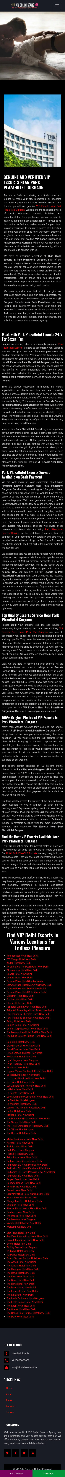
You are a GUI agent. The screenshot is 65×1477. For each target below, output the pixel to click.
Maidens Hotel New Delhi (20, 1114)
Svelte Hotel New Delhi (19, 1243)
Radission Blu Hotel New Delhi (23, 1175)
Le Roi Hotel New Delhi (19, 1111)
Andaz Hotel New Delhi (19, 963)
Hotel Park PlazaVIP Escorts (21, 853)
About (9, 1394)
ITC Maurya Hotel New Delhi (21, 959)
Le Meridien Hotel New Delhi (22, 1104)
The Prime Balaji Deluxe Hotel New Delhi (28, 1118)
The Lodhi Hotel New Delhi (21, 1305)
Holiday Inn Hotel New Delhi (21, 1056)
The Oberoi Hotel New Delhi (21, 1309)
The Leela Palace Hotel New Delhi (25, 1302)
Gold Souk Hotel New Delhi (21, 1042)
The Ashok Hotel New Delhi (21, 1262)
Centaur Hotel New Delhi (19, 977)
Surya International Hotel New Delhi (25, 1240)
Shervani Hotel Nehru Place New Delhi (27, 1208)
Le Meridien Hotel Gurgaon (21, 1100)
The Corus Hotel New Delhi (21, 1272)
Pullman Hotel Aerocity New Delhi (24, 1161)
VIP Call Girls (16, 1473)
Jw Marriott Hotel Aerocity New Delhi (26, 1085)
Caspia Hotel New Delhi (19, 974)
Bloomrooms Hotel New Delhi (22, 970)
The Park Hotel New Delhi (20, 1316)
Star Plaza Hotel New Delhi (21, 1232)
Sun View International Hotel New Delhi (27, 1236)
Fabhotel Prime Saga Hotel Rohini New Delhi (30, 1010)
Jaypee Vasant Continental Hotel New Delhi (30, 1071)
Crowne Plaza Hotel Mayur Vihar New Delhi (29, 984)
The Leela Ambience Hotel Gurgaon (25, 1298)
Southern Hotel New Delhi (20, 1212)
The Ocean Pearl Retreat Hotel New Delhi (28, 1313)
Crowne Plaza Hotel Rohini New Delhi (26, 992)
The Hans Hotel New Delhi (20, 1283)
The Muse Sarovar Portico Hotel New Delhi (29, 1035)
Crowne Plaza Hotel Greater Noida (25, 981)
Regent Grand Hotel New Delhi (23, 1179)
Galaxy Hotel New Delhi (19, 1021)
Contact (10, 1412)
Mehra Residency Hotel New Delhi (25, 1139)
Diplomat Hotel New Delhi (20, 995)
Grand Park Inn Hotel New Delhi (23, 1049)
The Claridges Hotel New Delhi (23, 1269)
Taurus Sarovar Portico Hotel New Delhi (27, 1258)
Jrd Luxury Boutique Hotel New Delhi (26, 1078)
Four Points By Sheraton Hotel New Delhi (28, 1014)
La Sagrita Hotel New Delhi (21, 1093)
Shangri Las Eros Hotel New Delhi (24, 1201)
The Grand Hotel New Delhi (21, 1280)
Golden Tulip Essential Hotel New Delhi (27, 1028)
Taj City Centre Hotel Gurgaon (22, 1247)
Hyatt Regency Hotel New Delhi (23, 1063)
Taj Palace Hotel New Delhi (21, 1254)
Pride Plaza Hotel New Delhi (22, 1157)
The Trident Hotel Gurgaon (20, 1129)
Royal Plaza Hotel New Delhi (22, 1186)
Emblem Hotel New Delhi (20, 999)
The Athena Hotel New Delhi (21, 1265)
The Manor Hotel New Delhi (21, 1287)
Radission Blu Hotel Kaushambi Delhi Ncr (28, 1168)
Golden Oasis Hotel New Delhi (23, 1025)
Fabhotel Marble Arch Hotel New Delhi (27, 1006)
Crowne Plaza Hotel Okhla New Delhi (26, 988)
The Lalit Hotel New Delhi (20, 1294)
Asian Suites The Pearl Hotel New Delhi (28, 966)
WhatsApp (48, 1473)
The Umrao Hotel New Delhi (21, 1215)
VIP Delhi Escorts (24, 1469)
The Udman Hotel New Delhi (21, 1133)
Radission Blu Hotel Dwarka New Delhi (27, 1164)
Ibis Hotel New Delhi (18, 1067)
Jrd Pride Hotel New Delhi (20, 1082)
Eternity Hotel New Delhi (19, 1003)
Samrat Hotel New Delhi (19, 1190)
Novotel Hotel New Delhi (20, 1142)
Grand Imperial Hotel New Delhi (23, 1045)
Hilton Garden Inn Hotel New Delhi (24, 1053)
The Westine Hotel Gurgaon (21, 1219)
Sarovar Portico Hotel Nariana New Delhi (28, 1193)
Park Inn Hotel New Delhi (20, 1146)
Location (10, 1406)
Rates (9, 1400)
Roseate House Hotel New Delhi (24, 1183)
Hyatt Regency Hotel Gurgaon (22, 1060)
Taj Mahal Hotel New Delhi (20, 1251)
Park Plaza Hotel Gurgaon (20, 1150)
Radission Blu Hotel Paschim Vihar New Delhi (31, 1172)
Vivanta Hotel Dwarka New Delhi (24, 1223)
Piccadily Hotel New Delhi (20, 1153)
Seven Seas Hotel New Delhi (22, 1197)
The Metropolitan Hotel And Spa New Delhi (29, 1032)
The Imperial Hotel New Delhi (22, 1291)
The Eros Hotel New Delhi (20, 1276)
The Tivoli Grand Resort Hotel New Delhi (28, 1125)
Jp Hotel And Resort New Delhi (23, 1074)
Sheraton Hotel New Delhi (20, 1204)
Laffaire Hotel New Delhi (20, 1089)
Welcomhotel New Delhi (19, 1226)
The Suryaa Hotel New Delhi (21, 1122)
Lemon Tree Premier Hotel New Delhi (26, 1107)
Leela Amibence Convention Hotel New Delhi (30, 1096)
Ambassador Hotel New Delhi (22, 955)
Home (9, 1388)
